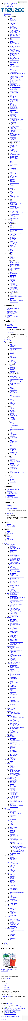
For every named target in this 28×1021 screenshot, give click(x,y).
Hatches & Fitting (11, 708)
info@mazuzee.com (13, 4)
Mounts (11, 250)
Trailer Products (10, 778)
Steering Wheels (13, 91)
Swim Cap (12, 361)
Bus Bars (12, 104)
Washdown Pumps (14, 35)
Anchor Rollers (13, 295)
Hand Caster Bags (14, 460)
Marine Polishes (13, 56)
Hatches (11, 192)
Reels (8, 901)
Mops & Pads (13, 57)
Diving (8, 820)
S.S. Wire (15, 844)
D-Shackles (12, 166)
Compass (12, 222)
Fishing (5, 340)
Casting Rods (13, 448)
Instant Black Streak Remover (17, 51)
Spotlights (12, 215)
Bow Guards (13, 275)
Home (5, 942)
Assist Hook (12, 409)
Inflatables (9, 711)
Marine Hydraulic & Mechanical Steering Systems (17, 74)
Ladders (11, 153)
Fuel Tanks (12, 131)
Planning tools (10, 315)
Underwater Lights (14, 218)
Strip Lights (12, 216)
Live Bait (12, 414)
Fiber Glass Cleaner (14, 50)
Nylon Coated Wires (17, 843)
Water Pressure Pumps (15, 37)
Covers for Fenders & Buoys (16, 229)
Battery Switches (14, 99)
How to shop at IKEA (12, 312)
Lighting (9, 715)
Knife (11, 402)
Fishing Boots (13, 349)
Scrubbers (12, 64)
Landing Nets (13, 403)
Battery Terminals (14, 100)
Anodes (11, 41)
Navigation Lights (14, 211)
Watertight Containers (15, 258)
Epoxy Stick (12, 49)
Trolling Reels (13, 442)
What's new (9, 324)
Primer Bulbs (13, 138)
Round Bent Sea (13, 415)
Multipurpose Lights (14, 210)
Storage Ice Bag (13, 467)
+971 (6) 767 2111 (13, 3)
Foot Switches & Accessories (16, 300)
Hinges (11, 175)
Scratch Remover (14, 62)
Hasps (11, 172)
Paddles (11, 241)
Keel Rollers (12, 279)
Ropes (11, 245)
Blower (11, 103)
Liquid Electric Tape (14, 53)
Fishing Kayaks (13, 423)
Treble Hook (13, 418)
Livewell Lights (13, 208)
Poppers (11, 432)
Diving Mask (13, 357)
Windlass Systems (14, 302)
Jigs (10, 430)
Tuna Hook (12, 419)
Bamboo (12, 479)
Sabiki (11, 433)
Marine (5, 14)
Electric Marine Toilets (15, 264)
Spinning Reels (13, 441)
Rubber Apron (13, 353)
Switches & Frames (14, 116)
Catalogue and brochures (12, 316)
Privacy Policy (7, 989)
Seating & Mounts (11, 759)
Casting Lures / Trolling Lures (17, 429)
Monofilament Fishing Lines (16, 381)
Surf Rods (12, 453)
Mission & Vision (11, 525)
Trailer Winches (13, 288)
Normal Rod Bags (14, 465)
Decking (12, 149)
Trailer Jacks (12, 284)
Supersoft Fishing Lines (18, 851)
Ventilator (12, 188)
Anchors (12, 298)
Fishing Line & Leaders (12, 836)
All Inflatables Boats (14, 196)
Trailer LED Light (14, 285)
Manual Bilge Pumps (14, 28)
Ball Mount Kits (13, 273)
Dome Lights (13, 206)
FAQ (5, 985)
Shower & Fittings (14, 30)
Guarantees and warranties (13, 308)
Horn (11, 111)
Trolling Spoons (13, 437)
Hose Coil (12, 24)
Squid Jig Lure (13, 434)
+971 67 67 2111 (7, 996)
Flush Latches (13, 169)
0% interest (9, 309)
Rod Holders (13, 157)
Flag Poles (12, 150)
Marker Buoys (13, 238)
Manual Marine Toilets (15, 265)
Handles (11, 170)
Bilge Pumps (13, 20)
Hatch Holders (13, 173)
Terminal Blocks (13, 118)
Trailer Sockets (13, 287)
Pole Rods (12, 450)
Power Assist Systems (15, 85)
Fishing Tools (10, 862)
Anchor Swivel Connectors (16, 296)
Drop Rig (12, 388)
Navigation (9, 734)
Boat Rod (12, 446)
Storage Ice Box (13, 468)
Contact (5, 540)
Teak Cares (12, 65)
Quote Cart (12, 6)
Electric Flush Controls (15, 262)
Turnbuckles (12, 185)
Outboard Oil (13, 137)
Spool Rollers (13, 280)
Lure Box (12, 463)
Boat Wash (12, 42)
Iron (10, 480)
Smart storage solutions (12, 327)
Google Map (9, 1003)
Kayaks (8, 886)
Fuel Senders (13, 130)
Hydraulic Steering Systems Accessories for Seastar (16, 77)
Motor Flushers (13, 83)
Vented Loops (13, 269)
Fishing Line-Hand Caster (16, 377)
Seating (11, 252)
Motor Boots (13, 81)
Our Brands (6, 528)
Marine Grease (13, 54)
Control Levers (13, 72)
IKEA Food (9, 318)
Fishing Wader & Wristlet (16, 348)
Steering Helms (13, 89)
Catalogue (6, 529)
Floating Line (13, 234)
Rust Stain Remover (14, 60)
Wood (11, 483)
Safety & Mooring (11, 736)
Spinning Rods (13, 452)
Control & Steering (11, 593)
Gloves (11, 350)
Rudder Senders (13, 139)
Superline (12, 384)
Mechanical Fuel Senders (15, 134)
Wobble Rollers (13, 291)
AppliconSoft (7, 978)
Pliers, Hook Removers (15, 404)
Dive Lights (12, 367)
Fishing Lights (10, 828)
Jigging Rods (13, 449)
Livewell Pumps (13, 27)
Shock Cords (13, 246)
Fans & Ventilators (14, 108)
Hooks (8, 873)
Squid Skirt (12, 436)
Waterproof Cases (14, 257)
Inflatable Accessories (15, 198)
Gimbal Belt (12, 400)
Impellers (12, 26)
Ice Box (11, 256)
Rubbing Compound (14, 58)
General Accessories (11, 663)
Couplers (12, 277)
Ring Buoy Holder (14, 156)
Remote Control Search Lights (17, 212)
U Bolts (11, 187)
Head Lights (12, 368)
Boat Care (9, 565)
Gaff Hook (12, 398)
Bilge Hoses (12, 19)
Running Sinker (13, 390)
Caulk (11, 45)
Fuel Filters (12, 127)
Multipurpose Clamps (15, 154)
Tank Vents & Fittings (15, 141)
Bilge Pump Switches (15, 101)
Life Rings (12, 237)
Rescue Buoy (13, 244)
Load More (4, 971)
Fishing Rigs (10, 855)
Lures (8, 890)
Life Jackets (12, 235)
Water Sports (10, 533)
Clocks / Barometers (14, 147)
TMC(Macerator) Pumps (15, 34)
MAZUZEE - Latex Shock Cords (9, 969)
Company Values (11, 526)
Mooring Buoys (13, 239)
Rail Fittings (12, 179)
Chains (11, 299)
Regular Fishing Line (15, 383)
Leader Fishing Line (17, 849)
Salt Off (11, 61)
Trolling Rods (13, 454)
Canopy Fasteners (14, 164)
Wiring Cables (13, 122)
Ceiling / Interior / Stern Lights (17, 203)
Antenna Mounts (13, 145)
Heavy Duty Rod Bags (15, 461)
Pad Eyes (12, 177)
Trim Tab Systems (14, 92)
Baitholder (12, 410)
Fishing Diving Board (15, 396)
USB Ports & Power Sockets (16, 119)
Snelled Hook (13, 391)
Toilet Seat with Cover (15, 268)
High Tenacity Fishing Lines (19, 847)
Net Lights (12, 371)
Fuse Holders (13, 110)
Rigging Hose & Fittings (15, 87)
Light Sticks (12, 369)
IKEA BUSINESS (11, 313)
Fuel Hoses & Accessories (16, 129)
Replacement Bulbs (14, 214)
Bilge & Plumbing (11, 544)
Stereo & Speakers (14, 158)
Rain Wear (12, 352)
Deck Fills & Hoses (14, 126)
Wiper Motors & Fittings (15, 120)
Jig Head (12, 413)
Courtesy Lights (13, 204)
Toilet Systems (10, 769)
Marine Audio (13, 114)
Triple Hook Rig (13, 392)
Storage (8, 763)
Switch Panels (13, 115)
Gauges (11, 133)
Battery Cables (13, 97)
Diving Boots (13, 345)
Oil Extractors (13, 135)
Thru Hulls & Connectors (16, 33)
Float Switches (13, 23)
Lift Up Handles (13, 176)
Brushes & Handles (14, 43)
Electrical (9, 617)
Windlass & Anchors (11, 798)
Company (6, 521)
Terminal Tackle (10, 928)
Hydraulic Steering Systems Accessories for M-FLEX (16, 79)
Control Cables (13, 70)
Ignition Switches (14, 112)
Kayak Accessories (14, 425)
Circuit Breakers (13, 106)
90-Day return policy (11, 311)
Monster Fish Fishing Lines (19, 850)
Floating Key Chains (14, 152)
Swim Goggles (13, 363)
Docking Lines (13, 230)
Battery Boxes (13, 96)
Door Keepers (13, 168)
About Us (9, 524)
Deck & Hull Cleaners (15, 46)
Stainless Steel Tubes (14, 183)
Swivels (11, 184)
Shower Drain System (15, 31)
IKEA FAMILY (10, 332)
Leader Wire (12, 380)
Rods (8, 905)
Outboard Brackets (14, 84)
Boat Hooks (12, 227)
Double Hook (13, 411)
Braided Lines (13, 376)
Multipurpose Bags (14, 464)
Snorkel (11, 360)
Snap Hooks (12, 181)
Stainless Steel (13, 482)
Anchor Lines (13, 226)
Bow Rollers (13, 276)
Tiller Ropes (12, 281)
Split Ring (12, 417)
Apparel (8, 809)
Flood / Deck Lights (14, 207)
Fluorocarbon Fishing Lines (16, 379)
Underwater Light (14, 372)
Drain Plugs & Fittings (15, 22)
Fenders (11, 231)
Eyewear (12, 346)
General (11, 399)
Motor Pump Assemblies (15, 266)
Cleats (11, 165)
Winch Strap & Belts (14, 289)
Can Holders (13, 146)
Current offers (10, 325)
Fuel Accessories (10, 646)
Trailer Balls (12, 283)
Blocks (11, 162)
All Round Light (13, 202)
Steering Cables (13, 88)
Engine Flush (13, 47)
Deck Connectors (14, 107)
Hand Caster (12, 459)
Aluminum (12, 477)
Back (5, 15)
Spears (8, 932)
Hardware (9, 679)
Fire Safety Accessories (15, 233)
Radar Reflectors (13, 242)
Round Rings (13, 180)
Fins (11, 358)
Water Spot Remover (14, 66)
